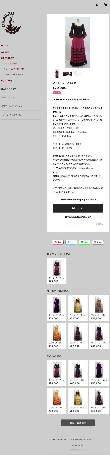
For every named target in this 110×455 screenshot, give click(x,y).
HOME (4, 45)
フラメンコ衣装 (10, 63)
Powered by (75, 450)
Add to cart (78, 208)
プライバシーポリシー (57, 439)
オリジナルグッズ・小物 (13, 69)
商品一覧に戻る (78, 423)
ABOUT (5, 52)
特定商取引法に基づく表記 (81, 439)
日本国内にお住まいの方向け (78, 217)
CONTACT (6, 80)
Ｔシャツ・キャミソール (13, 74)
